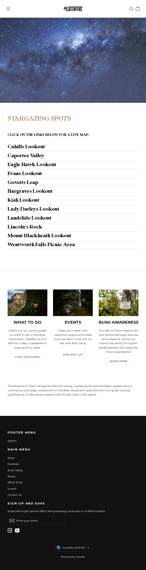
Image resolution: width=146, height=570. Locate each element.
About (12, 476)
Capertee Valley (26, 156)
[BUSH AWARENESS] (118, 302)
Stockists (13, 463)
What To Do (15, 482)
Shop (11, 457)
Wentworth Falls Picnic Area (41, 245)
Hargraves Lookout (30, 191)
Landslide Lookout (30, 218)
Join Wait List (73, 354)
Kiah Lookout (23, 200)
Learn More (118, 361)
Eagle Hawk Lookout (32, 165)
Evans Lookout (25, 173)
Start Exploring (27, 357)
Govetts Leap (23, 182)
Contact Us (15, 494)
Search (12, 440)
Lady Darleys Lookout (33, 209)
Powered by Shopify (73, 556)
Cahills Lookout (26, 147)
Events (12, 488)
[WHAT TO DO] (27, 302)
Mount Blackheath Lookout (39, 236)
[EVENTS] (73, 302)
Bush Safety (15, 470)
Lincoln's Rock (25, 227)
